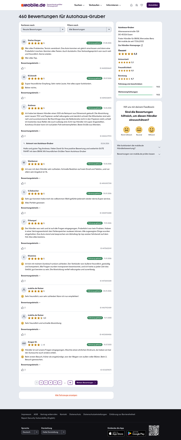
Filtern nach (72, 25)
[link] (136, 5)
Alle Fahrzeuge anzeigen (66, 395)
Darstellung (46, 428)
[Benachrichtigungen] (131, 5)
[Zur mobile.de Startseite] (44, 5)
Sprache (25, 428)
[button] (66, 63)
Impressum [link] (26, 414)
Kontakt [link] (63, 414)
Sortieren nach (28, 25)
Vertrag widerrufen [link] (48, 414)
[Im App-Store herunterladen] (117, 433)
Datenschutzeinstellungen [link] (95, 414)
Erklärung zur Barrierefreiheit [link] (122, 414)
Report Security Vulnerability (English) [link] (38, 418)
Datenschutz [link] (75, 414)
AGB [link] (36, 414)
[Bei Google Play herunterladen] (136, 433)
